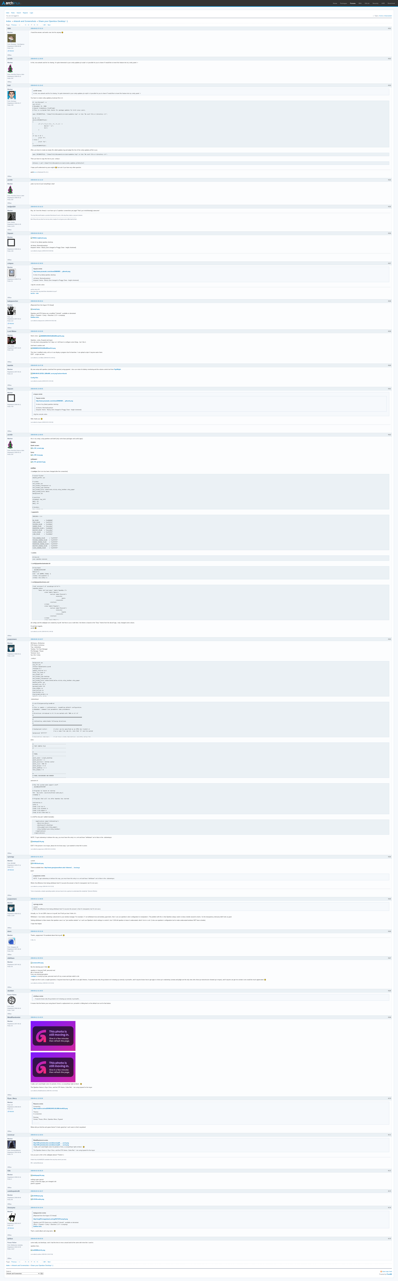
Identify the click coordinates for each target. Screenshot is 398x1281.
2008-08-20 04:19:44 (37, 1207)
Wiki (360, 3)
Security (375, 3)
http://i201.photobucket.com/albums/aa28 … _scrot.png (51, 1143)
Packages (343, 3)
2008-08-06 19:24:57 (37, 639)
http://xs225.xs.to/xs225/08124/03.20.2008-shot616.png (50, 1108)
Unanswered (388, 16)
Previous (14, 25)
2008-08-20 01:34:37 (37, 1191)
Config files (34, 377)
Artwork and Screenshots (25, 21)
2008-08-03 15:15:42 (37, 85)
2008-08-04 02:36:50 (37, 263)
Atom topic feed (387, 1271)
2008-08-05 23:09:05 (37, 389)
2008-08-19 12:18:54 (37, 1135)
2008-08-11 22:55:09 (37, 1098)
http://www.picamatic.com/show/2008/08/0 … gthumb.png (51, 271)
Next (49, 25)
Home (335, 3)
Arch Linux (11, 3)
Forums (353, 3)
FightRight (117, 369)
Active (381, 16)
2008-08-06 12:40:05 (37, 434)
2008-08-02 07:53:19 (37, 28)
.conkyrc (33, 976)
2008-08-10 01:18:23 (37, 857)
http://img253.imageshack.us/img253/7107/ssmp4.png (50, 1219)
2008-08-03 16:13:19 (37, 180)
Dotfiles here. (35, 317)
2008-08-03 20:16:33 (37, 206)
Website (11, 51)
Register (25, 13)
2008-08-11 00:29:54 (37, 958)
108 (44, 25)
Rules (13, 13)
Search (19, 13)
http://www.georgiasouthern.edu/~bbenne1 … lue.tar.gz (62, 867)
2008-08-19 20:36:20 (37, 1170)
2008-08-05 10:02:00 (37, 331)
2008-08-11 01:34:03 (37, 991)
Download (391, 3)
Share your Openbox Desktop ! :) (53, 21)
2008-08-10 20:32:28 (37, 931)
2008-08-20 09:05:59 (37, 1238)
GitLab (367, 3)
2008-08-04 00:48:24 (37, 233)
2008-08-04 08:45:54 (37, 301)
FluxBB (389, 1274)
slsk (37, 293)
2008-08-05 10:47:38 (37, 365)
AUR (383, 3)
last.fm (33, 293)
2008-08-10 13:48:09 (37, 899)
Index (7, 13)
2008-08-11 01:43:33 (37, 1017)
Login (31, 13)
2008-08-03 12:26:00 (37, 58)
